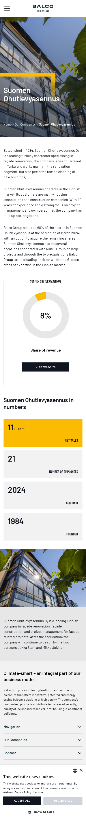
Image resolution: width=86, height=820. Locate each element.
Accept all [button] (22, 800)
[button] (43, 812)
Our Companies (25, 124)
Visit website (46, 367)
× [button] (81, 770)
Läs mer (38, 792)
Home (7, 124)
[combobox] (75, 771)
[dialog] (43, 792)
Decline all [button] (63, 800)
